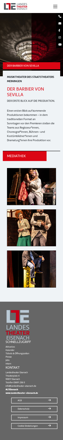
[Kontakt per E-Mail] (59, 23)
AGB (20, 400)
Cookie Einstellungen (28, 426)
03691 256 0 (19, 382)
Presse (9, 356)
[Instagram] (59, 37)
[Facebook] (59, 30)
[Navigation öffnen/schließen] (55, 6)
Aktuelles (10, 346)
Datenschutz (23, 408)
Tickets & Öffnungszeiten (17, 353)
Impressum (23, 417)
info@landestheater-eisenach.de (21, 386)
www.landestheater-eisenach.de (22, 392)
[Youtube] (59, 44)
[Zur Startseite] (25, 6)
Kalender (10, 350)
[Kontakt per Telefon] (59, 16)
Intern (8, 363)
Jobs (7, 360)
